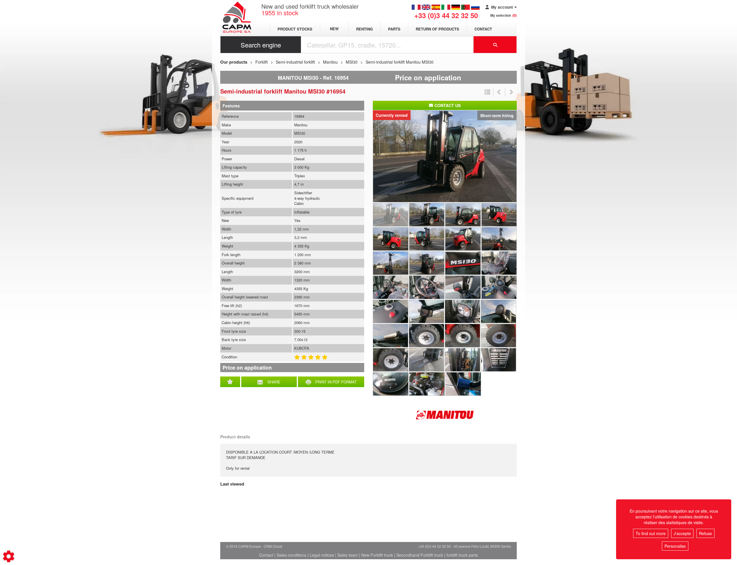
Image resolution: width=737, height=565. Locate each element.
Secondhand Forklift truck (419, 555)
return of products (437, 29)
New (334, 29)
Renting (364, 29)
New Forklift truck (377, 555)
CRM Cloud (273, 546)
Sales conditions (291, 555)
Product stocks (295, 29)
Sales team (347, 555)
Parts (394, 29)
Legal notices (322, 555)
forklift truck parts (462, 555)
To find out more (651, 533)
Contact (483, 29)
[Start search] (495, 44)
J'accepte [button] (682, 533)
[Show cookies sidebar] (8, 556)
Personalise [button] (675, 546)
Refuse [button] (705, 533)
